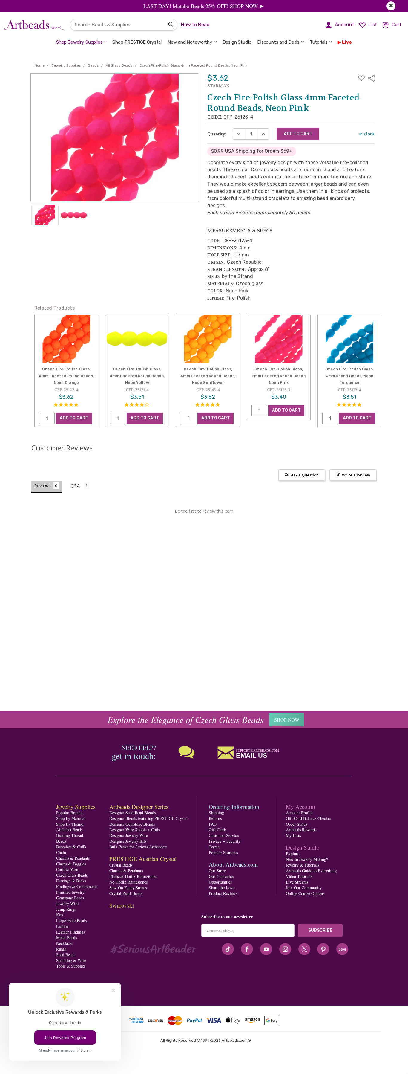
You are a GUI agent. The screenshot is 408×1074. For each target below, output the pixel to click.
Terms (214, 847)
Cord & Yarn (67, 869)
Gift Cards (217, 829)
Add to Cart (74, 418)
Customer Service (224, 835)
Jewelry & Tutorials (302, 865)
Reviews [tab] (42, 485)
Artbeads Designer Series (138, 806)
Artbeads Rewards (301, 829)
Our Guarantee (221, 876)
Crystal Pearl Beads (125, 893)
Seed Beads (65, 954)
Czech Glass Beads (72, 875)
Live (347, 42)
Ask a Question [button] (305, 475)
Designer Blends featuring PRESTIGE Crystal (148, 818)
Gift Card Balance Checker (308, 818)
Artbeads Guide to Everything (311, 870)
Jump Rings (66, 909)
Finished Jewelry (70, 892)
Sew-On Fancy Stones (128, 887)
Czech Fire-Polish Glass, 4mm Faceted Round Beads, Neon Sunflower (207, 376)
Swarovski (121, 905)
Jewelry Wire (67, 903)
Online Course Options (305, 893)
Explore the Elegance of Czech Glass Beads (186, 719)
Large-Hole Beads (71, 920)
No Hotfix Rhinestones (128, 882)
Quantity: (216, 134)
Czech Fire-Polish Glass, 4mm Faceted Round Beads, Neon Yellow (137, 376)
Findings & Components (76, 886)
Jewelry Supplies (75, 806)
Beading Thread (69, 835)
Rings (61, 949)
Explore (292, 853)
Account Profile (299, 812)
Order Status (296, 824)
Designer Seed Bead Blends (132, 812)
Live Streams (297, 882)
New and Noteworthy (190, 42)
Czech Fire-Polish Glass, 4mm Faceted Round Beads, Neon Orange (66, 376)
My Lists (293, 835)
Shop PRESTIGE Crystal (137, 42)
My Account (300, 806)
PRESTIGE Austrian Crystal (143, 858)
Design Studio (237, 42)
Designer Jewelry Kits (127, 841)
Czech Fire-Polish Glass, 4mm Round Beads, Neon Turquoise (349, 376)
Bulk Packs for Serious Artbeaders (138, 847)
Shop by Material (70, 818)
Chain (61, 852)
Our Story (217, 870)
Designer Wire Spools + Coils (134, 829)
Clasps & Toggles (71, 864)
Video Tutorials (299, 876)
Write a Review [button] (356, 475)
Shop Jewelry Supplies (79, 42)
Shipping (216, 812)
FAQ (213, 824)
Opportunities (220, 882)
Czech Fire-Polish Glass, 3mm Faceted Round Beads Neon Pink (279, 376)
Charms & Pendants (73, 858)
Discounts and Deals (278, 42)
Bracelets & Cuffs (71, 847)
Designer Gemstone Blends (132, 824)
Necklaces (64, 943)
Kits (59, 915)
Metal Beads (66, 937)
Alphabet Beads (69, 829)
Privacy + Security (224, 841)
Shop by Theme (69, 824)
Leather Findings (70, 932)
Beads (61, 841)
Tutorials (319, 42)
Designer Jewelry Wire (128, 835)
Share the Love (221, 887)
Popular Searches (223, 852)
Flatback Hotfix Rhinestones (133, 876)
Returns (215, 818)
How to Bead (195, 25)
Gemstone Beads (70, 898)
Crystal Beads (120, 865)
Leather (62, 926)
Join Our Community (304, 887)
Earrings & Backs (71, 881)
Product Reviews (223, 893)
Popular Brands (69, 812)
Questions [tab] (80, 486)
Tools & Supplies (70, 966)
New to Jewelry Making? (307, 859)
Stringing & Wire (71, 960)
